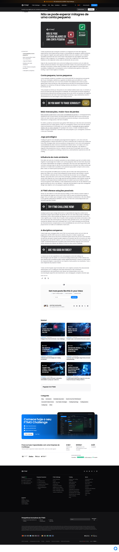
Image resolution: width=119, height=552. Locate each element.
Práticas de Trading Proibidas (73, 480)
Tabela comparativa (57, 492)
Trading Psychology (73, 402)
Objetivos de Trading (57, 487)
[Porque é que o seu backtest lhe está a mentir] (79, 331)
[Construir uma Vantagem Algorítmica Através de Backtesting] (79, 351)
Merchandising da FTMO (42, 488)
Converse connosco (27, 478)
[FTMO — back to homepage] (25, 5)
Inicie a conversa (27, 480)
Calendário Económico (74, 489)
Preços (54, 481)
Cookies (42, 541)
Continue (91, 9)
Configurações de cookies (35, 541)
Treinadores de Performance (72, 485)
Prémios (87, 487)
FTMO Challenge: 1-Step (58, 489)
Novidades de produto (59, 399)
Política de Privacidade (65, 541)
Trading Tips (43, 337)
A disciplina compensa (28, 70)
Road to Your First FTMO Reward (73, 399)
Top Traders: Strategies (61, 402)
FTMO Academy (72, 495)
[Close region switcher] (96, 9)
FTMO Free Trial (56, 482)
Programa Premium (57, 485)
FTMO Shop (87, 493)
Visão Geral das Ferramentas (72, 483)
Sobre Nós (87, 483)
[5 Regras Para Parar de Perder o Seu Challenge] (53, 331)
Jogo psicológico (27, 61)
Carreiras (87, 491)
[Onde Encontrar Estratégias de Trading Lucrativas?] (53, 351)
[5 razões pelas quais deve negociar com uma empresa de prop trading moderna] (79, 371)
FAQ (49, 5)
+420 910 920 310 (27, 483)
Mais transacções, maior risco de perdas (29, 58)
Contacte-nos (41, 481)
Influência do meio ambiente (27, 64)
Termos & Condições (55, 541)
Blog (52, 5)
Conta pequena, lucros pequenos (28, 54)
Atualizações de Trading (74, 492)
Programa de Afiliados (43, 484)
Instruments (48, 399)
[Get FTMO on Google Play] (94, 536)
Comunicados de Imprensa (89, 480)
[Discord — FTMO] (84, 471)
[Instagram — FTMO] (89, 471)
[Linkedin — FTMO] (96, 471)
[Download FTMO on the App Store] (87, 536)
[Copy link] (42, 278)
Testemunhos (88, 490)
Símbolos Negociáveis (74, 491)
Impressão (48, 541)
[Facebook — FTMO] (91, 471)
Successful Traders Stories (48, 402)
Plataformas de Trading (74, 494)
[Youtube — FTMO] (87, 471)
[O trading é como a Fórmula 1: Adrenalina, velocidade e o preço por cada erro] (53, 371)
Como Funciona (41, 482)
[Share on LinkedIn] (45, 278)
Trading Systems (84, 402)
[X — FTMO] (94, 471)
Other (50, 405)
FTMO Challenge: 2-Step (58, 490)
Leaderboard (72, 487)
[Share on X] (48, 278)
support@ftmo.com (27, 482)
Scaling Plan (55, 484)
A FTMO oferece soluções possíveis (29, 67)
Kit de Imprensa (41, 485)
